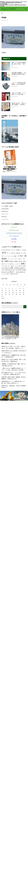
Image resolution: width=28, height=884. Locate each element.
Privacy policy (5, 208)
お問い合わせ (5, 211)
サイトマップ (5, 214)
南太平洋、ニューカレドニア (15, 263)
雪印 (17, 273)
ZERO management (14, 236)
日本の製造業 (5, 268)
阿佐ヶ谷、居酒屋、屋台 (11, 273)
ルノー (21, 258)
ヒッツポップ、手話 (16, 258)
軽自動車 (21, 272)
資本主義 (17, 272)
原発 (22, 263)
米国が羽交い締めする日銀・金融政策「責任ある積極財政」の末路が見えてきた (14, 377)
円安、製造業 (23, 261)
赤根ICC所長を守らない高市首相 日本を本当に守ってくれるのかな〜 (14, 351)
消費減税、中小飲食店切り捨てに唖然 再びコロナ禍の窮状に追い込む (14, 364)
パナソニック (9, 258)
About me (4, 216)
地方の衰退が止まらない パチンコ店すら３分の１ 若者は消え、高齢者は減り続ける (14, 373)
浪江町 (11, 269)
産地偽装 (20, 269)
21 (16, 292)
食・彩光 (14, 242)
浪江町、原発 (15, 269)
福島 (2, 272)
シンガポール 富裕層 (14, 250)
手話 (19, 266)
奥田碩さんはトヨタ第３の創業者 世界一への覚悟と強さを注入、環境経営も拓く (14, 360)
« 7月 (3, 298)
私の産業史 (14, 239)
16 (23, 290)
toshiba (8, 250)
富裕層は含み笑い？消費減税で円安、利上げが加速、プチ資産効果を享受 (14, 356)
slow (6, 250)
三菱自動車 (11, 261)
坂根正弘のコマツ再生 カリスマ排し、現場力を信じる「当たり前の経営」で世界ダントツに (14, 347)
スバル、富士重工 (22, 250)
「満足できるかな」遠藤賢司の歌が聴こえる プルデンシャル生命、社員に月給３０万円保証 (14, 369)
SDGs (4, 250)
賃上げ (12, 272)
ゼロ (4, 252)
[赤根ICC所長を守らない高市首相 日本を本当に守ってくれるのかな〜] (21, 396)
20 (12, 292)
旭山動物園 (21, 268)
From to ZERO (9, 9)
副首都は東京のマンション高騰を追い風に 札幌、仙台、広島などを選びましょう (13, 382)
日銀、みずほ (14, 268)
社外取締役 (24, 269)
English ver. (14, 227)
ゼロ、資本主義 (17, 253)
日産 (9, 268)
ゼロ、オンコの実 (10, 253)
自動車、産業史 (7, 272)
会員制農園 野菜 (16, 261)
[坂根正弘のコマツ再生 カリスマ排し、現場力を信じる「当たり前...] (7, 396)
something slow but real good (14, 233)
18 (5, 292)
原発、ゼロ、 (7, 266)
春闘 (9, 269)
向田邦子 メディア (14, 266)
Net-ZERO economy (14, 230)
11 (5, 290)
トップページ (5, 219)
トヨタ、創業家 (13, 256)
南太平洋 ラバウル (5, 263)
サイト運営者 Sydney (7, 206)
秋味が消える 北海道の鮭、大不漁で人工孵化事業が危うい (14, 386)
